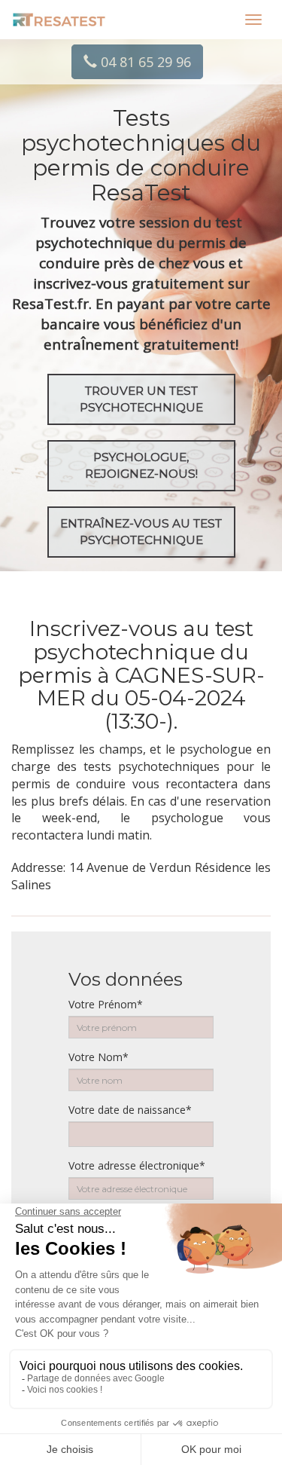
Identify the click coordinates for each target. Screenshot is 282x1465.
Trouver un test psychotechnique (141, 399)
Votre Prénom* (105, 1004)
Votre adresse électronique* (136, 1165)
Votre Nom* (98, 1057)
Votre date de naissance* (130, 1110)
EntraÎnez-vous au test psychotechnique (141, 531)
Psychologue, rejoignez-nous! (141, 465)
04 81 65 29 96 (144, 62)
